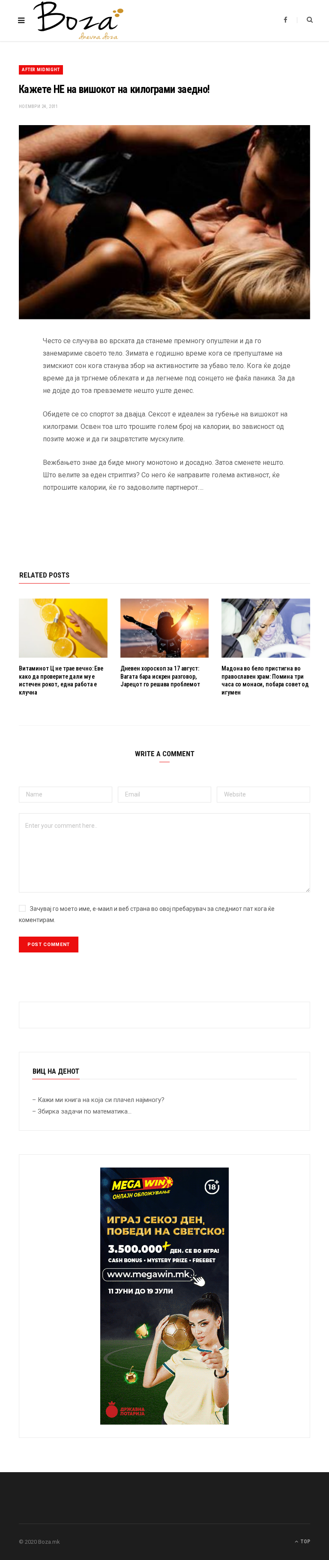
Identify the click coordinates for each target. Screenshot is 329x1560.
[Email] (12, 432)
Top (304, 1542)
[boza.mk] (78, 20)
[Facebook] (12, 366)
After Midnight (41, 69)
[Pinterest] (12, 410)
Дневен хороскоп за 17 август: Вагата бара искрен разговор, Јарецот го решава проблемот (160, 676)
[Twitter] (12, 388)
